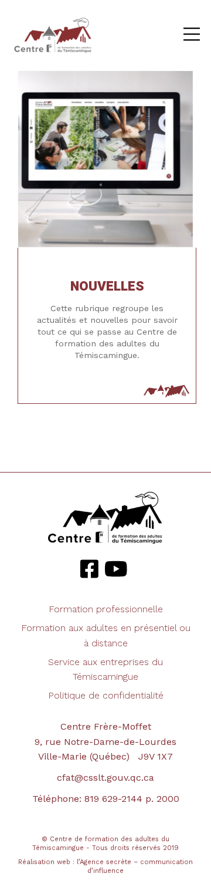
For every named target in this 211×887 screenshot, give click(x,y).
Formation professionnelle (106, 609)
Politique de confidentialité (106, 695)
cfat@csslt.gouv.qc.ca (105, 777)
